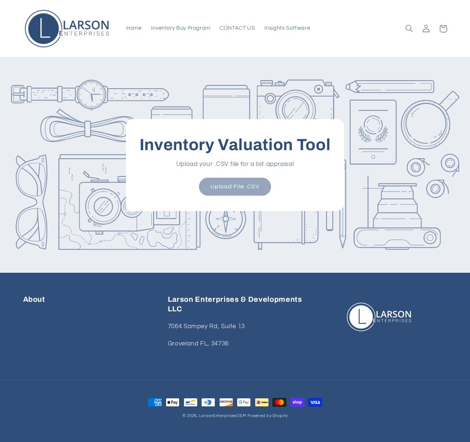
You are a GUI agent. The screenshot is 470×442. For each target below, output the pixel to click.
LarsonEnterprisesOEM (222, 416)
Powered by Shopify (267, 416)
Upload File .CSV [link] (235, 186)
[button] (409, 28)
